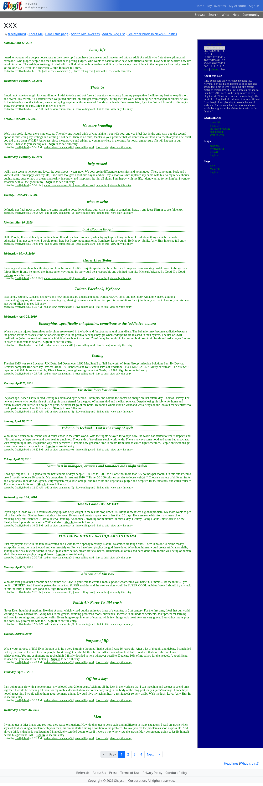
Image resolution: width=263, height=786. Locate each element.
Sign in (57, 67)
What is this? (249, 763)
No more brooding (220, 128)
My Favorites (216, 6)
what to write (217, 134)
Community (250, 15)
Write (225, 15)
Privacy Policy (152, 773)
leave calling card (83, 71)
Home (199, 6)
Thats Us (214, 125)
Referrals (83, 773)
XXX (213, 165)
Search (214, 15)
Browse (199, 15)
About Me (35, 34)
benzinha (214, 145)
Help (236, 15)
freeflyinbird (17, 34)
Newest (215, 69)
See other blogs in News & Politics (152, 34)
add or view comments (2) (58, 185)
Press (113, 773)
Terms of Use (130, 773)
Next (150, 754)
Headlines (231, 763)
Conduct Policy (176, 773)
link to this (101, 71)
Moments (215, 169)
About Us (99, 773)
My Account (237, 6)
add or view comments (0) (58, 147)
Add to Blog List (113, 34)
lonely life (215, 122)
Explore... (215, 155)
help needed (216, 131)
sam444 (214, 152)
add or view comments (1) (60, 109)
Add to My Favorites (85, 34)
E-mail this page (56, 34)
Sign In (254, 6)
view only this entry (120, 71)
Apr (206, 69)
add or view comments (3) (58, 71)
